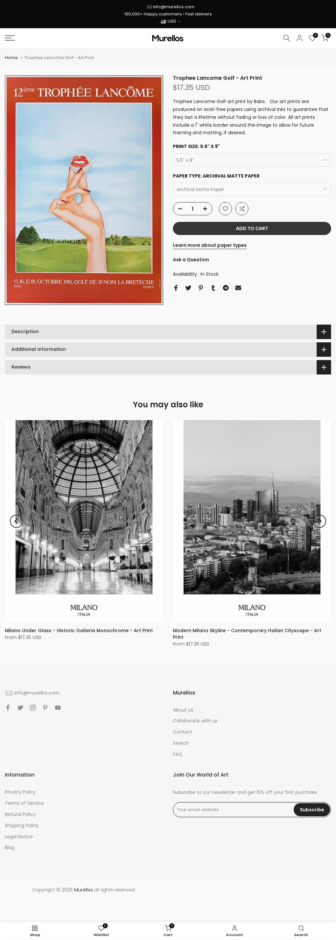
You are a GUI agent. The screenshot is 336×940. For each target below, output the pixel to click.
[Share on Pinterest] (201, 288)
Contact (182, 732)
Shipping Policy (22, 825)
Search (181, 743)
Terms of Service (24, 803)
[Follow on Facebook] (8, 708)
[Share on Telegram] (226, 288)
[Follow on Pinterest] (45, 708)
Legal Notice (19, 836)
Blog (9, 847)
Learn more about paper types (210, 245)
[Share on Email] (238, 288)
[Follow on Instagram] (33, 708)
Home (11, 57)
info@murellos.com (174, 7)
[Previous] (16, 521)
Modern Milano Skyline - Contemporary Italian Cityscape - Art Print (247, 633)
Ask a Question (191, 259)
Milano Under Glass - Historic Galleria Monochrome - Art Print (79, 630)
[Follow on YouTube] (58, 708)
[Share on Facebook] (176, 288)
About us (183, 710)
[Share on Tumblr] (213, 288)
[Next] (319, 521)
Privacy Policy (20, 792)
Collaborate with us (195, 720)
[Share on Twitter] (188, 288)
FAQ (177, 754)
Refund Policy (20, 814)
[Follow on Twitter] (20, 708)
